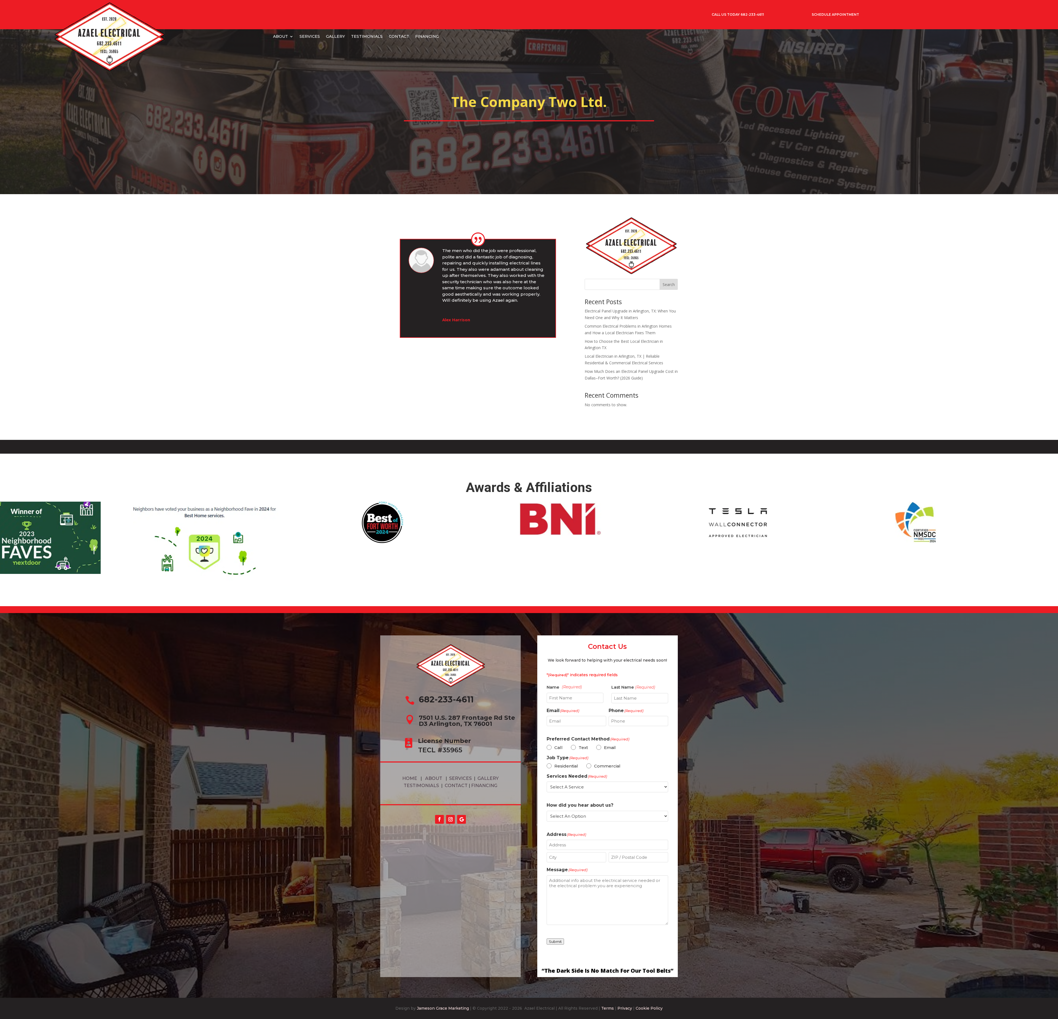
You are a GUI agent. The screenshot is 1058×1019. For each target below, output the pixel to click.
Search (669, 284)
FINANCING (427, 36)
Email (610, 747)
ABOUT (280, 36)
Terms (607, 1008)
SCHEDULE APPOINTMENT (835, 14)
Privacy (624, 1008)
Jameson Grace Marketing (443, 1008)
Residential (566, 766)
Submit (555, 941)
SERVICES (309, 36)
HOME (409, 778)
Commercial (607, 766)
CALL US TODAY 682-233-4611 (738, 14)
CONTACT (399, 36)
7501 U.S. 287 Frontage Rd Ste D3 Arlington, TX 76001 (467, 721)
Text (583, 747)
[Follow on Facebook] (439, 819)
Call (558, 747)
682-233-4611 (446, 699)
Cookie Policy (649, 1008)
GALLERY (335, 36)
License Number (444, 741)
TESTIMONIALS (367, 36)
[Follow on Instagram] (450, 819)
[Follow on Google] (461, 819)
